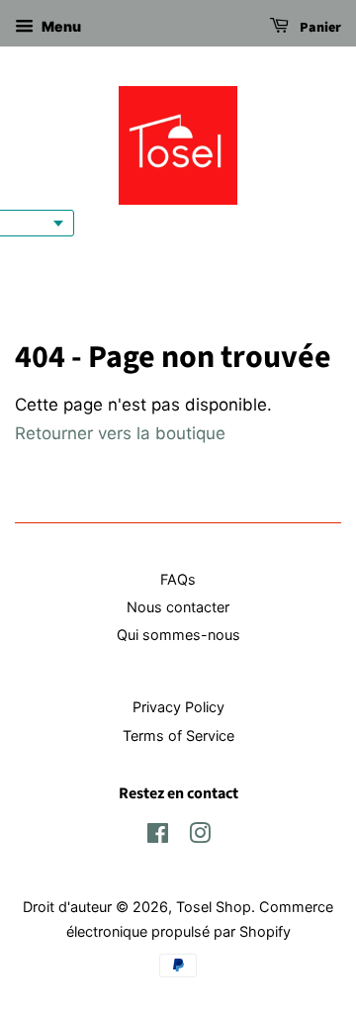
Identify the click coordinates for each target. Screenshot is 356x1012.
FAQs (178, 579)
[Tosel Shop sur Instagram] (200, 836)
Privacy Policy (178, 706)
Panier (319, 28)
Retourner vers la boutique (120, 433)
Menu (60, 26)
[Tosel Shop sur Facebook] (157, 836)
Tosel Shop (213, 906)
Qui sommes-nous (178, 634)
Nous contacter (178, 606)
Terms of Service (178, 735)
